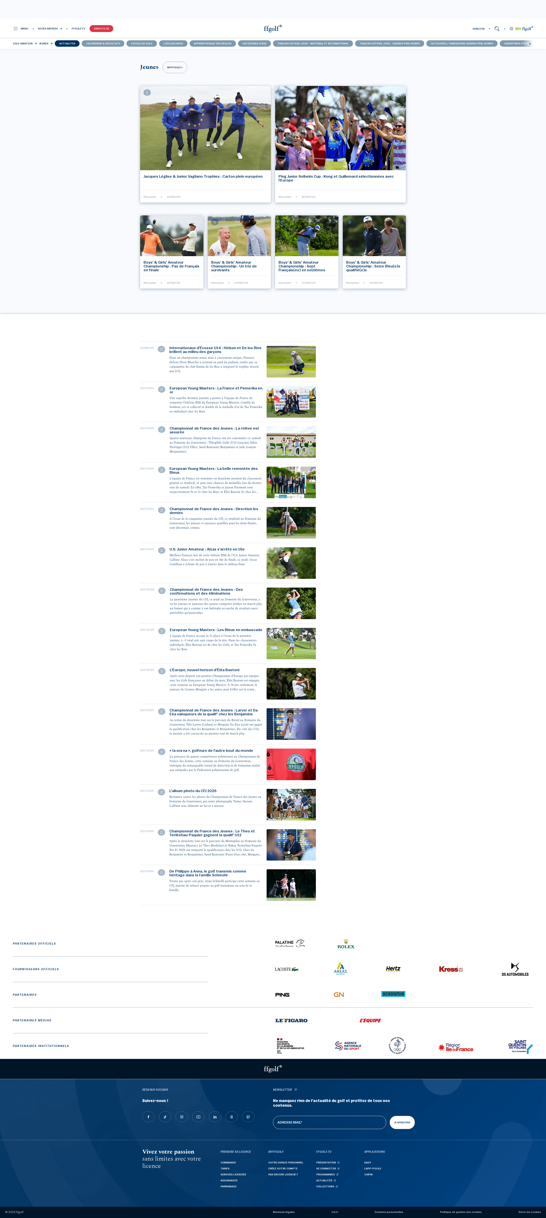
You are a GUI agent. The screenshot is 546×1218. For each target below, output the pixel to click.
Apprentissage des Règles (212, 43)
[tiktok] (165, 1116)
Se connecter (326, 1168)
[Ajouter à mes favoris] (147, 92)
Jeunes (43, 43)
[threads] (231, 1116)
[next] (530, 43)
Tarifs (225, 1168)
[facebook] (148, 1116)
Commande (228, 1162)
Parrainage (229, 1186)
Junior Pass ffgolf (517, 43)
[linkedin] (215, 1116)
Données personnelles (389, 1212)
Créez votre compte (283, 1168)
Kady (367, 1162)
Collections (325, 1186)
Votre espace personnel (285, 1162)
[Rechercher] (497, 29)
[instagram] (182, 1116)
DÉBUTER (479, 29)
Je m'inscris (402, 1122)
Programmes (325, 1174)
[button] (20, 29)
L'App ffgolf (373, 1168)
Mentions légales (284, 1212)
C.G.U (334, 1212)
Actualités (67, 43)
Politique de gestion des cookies (461, 1212)
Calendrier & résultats (103, 43)
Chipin (368, 1174)
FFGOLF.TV (78, 28)
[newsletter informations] (295, 1090)
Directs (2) (101, 28)
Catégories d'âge (255, 43)
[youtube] (198, 1116)
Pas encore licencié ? (283, 1174)
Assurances (229, 1180)
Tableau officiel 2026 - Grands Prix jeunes (390, 43)
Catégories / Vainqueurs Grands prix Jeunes (462, 43)
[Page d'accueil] (273, 28)
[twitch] (248, 1116)
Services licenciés (233, 1174)
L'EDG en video (173, 43)
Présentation (326, 1162)
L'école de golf (141, 43)
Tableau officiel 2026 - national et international (313, 43)
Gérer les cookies (529, 1212)
